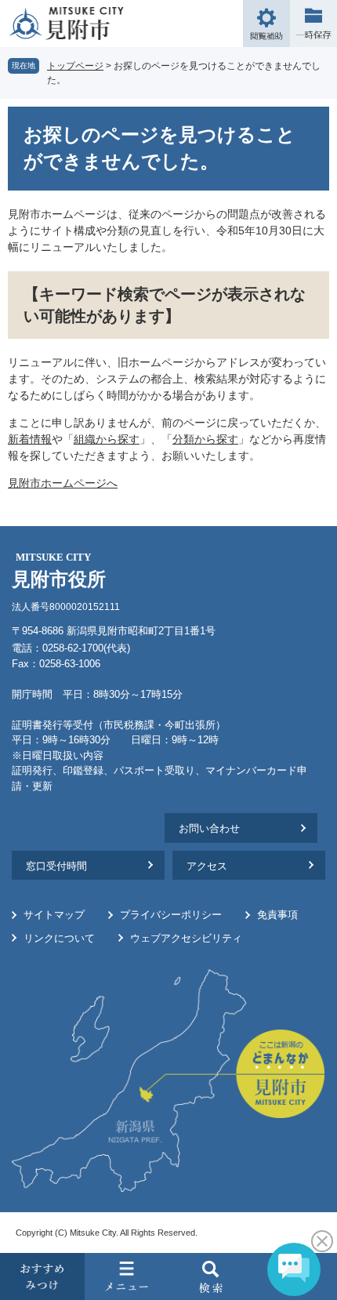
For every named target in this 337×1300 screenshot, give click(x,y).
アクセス (207, 866)
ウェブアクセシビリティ (186, 938)
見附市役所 (59, 570)
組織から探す (107, 439)
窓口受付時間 (56, 866)
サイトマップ (54, 915)
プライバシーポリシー (171, 915)
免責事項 (277, 915)
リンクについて (59, 938)
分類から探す (205, 439)
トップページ (75, 65)
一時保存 (313, 23)
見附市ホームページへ (63, 483)
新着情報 (30, 439)
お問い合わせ (209, 828)
